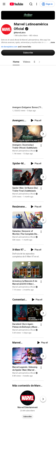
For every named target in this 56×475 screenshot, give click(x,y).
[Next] (43, 134)
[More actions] (41, 145)
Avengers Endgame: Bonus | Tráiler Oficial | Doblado (28, 107)
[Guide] (4, 4)
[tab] (16, 61)
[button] (39, 61)
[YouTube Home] (16, 4)
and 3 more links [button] (24, 47)
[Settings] (36, 4)
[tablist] (28, 61)
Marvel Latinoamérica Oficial (23, 151)
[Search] (31, 4)
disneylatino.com (10, 47)
